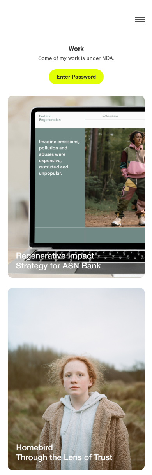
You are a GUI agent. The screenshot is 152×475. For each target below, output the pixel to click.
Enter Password (76, 77)
